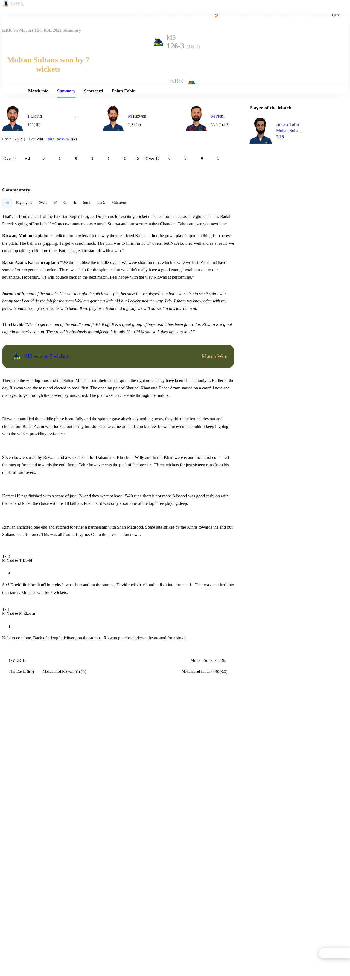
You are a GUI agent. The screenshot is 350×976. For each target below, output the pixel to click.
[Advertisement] (290, 179)
